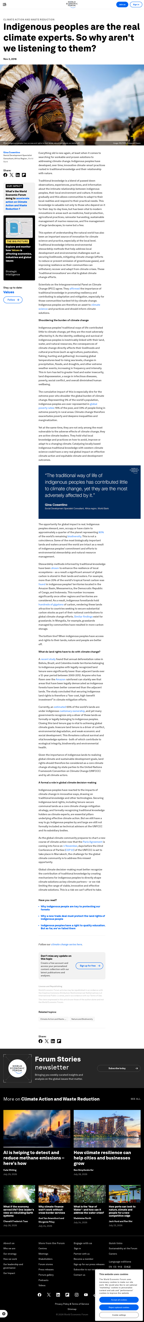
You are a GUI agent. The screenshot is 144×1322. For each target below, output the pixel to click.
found (42, 584)
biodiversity (74, 536)
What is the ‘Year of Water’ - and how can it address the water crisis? (89, 1209)
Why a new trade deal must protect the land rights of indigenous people (73, 917)
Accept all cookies (119, 1300)
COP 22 (69, 849)
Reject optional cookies (119, 1307)
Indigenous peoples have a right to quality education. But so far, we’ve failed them (73, 927)
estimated (60, 706)
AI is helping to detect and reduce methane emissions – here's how (33, 1158)
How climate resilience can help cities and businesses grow (102, 1158)
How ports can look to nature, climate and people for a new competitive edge (122, 1211)
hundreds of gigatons (51, 604)
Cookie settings (119, 1315)
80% (101, 532)
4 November (70, 845)
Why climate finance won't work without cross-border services (52, 1209)
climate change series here (66, 944)
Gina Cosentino (11, 152)
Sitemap (72, 1309)
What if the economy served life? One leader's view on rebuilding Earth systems (18, 1211)
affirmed (74, 288)
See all (136, 1099)
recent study (48, 659)
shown (55, 568)
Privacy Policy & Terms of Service (72, 1304)
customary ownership (72, 710)
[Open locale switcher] (3, 1313)
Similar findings (83, 616)
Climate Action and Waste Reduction (29, 19)
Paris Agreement (92, 841)
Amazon (60, 679)
